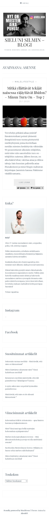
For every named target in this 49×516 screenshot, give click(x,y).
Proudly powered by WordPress (17, 511)
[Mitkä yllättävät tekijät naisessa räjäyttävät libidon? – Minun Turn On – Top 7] (24, 126)
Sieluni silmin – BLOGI (24, 42)
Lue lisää (24, 182)
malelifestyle (24, 82)
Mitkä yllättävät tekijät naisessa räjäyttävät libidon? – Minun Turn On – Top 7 (24, 92)
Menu (26, 3)
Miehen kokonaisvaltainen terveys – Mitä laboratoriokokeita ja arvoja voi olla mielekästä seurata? (23, 439)
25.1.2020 (24, 101)
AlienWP (24, 513)
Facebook (11, 332)
